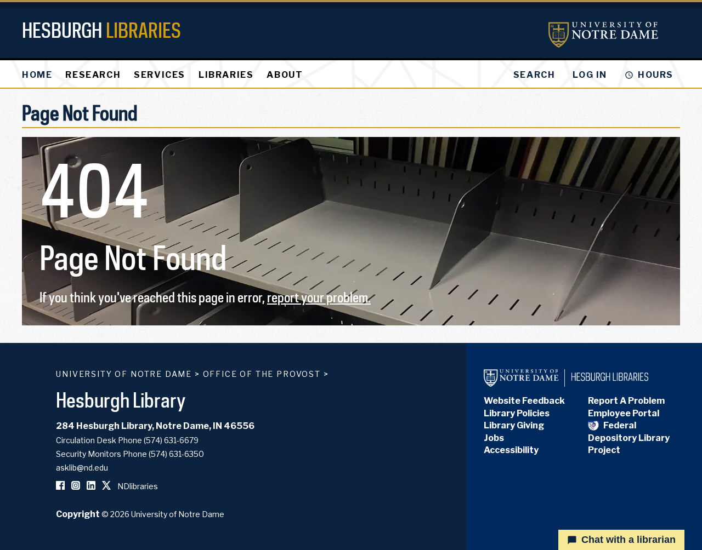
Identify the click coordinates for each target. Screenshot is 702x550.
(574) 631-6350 (176, 454)
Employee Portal (623, 413)
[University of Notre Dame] (603, 35)
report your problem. (319, 297)
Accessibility (511, 450)
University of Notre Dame (124, 374)
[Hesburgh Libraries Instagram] (75, 486)
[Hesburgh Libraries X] (106, 486)
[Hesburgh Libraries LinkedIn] (91, 486)
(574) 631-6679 (171, 440)
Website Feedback (524, 401)
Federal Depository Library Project (629, 437)
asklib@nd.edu (82, 467)
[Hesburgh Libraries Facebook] (60, 486)
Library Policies (517, 413)
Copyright (78, 514)
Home (37, 75)
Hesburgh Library (121, 399)
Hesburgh (101, 30)
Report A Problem (626, 401)
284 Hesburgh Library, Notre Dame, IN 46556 (155, 426)
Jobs (494, 438)
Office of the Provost (262, 374)
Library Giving (514, 425)
